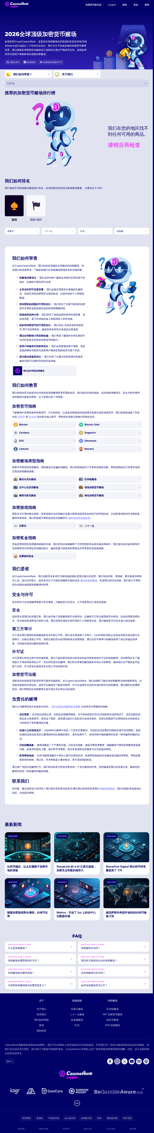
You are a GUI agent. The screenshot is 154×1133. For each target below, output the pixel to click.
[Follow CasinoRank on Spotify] (138, 1070)
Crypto (112, 4)
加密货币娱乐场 (93, 4)
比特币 (21, 416)
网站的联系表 (107, 788)
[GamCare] (51, 1100)
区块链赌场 (112, 1017)
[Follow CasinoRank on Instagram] (116, 1070)
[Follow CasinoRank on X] (123, 1070)
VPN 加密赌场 (111, 1033)
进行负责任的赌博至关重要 (65, 706)
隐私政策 (41, 1039)
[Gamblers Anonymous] (30, 1100)
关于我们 (41, 1017)
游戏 (124, 4)
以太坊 (32, 416)
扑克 (76, 1033)
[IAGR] (15, 1100)
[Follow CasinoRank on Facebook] (109, 1070)
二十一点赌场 (76, 1022)
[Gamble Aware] (118, 1100)
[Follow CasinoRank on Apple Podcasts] (145, 1070)
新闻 (147, 4)
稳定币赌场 (112, 1028)
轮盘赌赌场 (76, 1028)
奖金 (136, 4)
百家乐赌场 (76, 1017)
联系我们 (41, 1022)
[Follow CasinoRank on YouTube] (131, 1070)
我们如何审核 (41, 1028)
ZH (8, 1069)
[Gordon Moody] (78, 1100)
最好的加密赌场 (88, 580)
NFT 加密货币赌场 (112, 1022)
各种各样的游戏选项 (79, 517)
